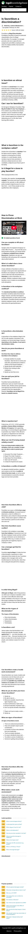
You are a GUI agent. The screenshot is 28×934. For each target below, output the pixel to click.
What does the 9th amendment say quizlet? (15, 843)
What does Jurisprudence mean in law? (16, 890)
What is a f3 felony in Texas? (13, 846)
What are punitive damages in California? (13, 837)
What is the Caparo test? (12, 840)
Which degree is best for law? (13, 827)
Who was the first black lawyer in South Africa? (16, 910)
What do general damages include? (15, 887)
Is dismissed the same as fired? (14, 824)
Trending (4, 6)
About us (9, 931)
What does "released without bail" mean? (14, 917)
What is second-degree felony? (14, 821)
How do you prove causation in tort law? (16, 833)
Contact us (18, 6)
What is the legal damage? (12, 849)
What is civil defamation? (12, 830)
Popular (11, 6)
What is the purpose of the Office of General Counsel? (15, 906)
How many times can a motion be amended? (14, 896)
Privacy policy (17, 931)
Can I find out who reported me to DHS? (16, 902)
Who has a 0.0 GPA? (11, 893)
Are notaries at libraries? (12, 899)
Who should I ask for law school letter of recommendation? (16, 913)
